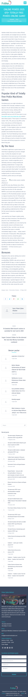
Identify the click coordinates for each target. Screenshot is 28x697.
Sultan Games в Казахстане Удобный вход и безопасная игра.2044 (15, 566)
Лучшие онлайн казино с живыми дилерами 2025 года (16, 451)
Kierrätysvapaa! (16, 399)
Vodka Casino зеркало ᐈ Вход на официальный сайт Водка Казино (16, 458)
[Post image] (6, 359)
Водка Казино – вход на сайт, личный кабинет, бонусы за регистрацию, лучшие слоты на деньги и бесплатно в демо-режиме (17, 474)
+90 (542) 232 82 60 (6, 624)
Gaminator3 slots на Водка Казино (16, 464)
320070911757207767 (18, 356)
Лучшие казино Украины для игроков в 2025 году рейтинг (15, 436)
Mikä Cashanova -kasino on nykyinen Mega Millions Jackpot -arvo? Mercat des (19, 410)
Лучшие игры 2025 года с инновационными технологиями (16, 515)
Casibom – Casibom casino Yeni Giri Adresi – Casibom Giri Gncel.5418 (16, 574)
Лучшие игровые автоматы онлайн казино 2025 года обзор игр (17, 522)
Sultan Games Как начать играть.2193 (14, 551)
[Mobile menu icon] (25, 2)
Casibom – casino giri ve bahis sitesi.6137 (15, 543)
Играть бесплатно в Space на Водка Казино (17, 483)
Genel (7, 290)
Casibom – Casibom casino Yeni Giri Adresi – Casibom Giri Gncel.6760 (16, 558)
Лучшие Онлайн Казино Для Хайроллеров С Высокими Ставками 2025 (17, 500)
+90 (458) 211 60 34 (6, 626)
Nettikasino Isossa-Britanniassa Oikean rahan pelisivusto (19, 380)
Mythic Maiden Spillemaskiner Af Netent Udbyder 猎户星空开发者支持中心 (18, 369)
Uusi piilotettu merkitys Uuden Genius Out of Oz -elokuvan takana (18, 391)
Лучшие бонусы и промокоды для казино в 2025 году (16, 530)
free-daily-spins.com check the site (11, 116)
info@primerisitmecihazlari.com (9, 635)
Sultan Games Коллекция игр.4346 (16, 536)
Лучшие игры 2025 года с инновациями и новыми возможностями (14, 491)
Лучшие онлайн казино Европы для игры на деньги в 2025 (17, 443)
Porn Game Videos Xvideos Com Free (17, 508)
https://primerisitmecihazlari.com (19, 313)
